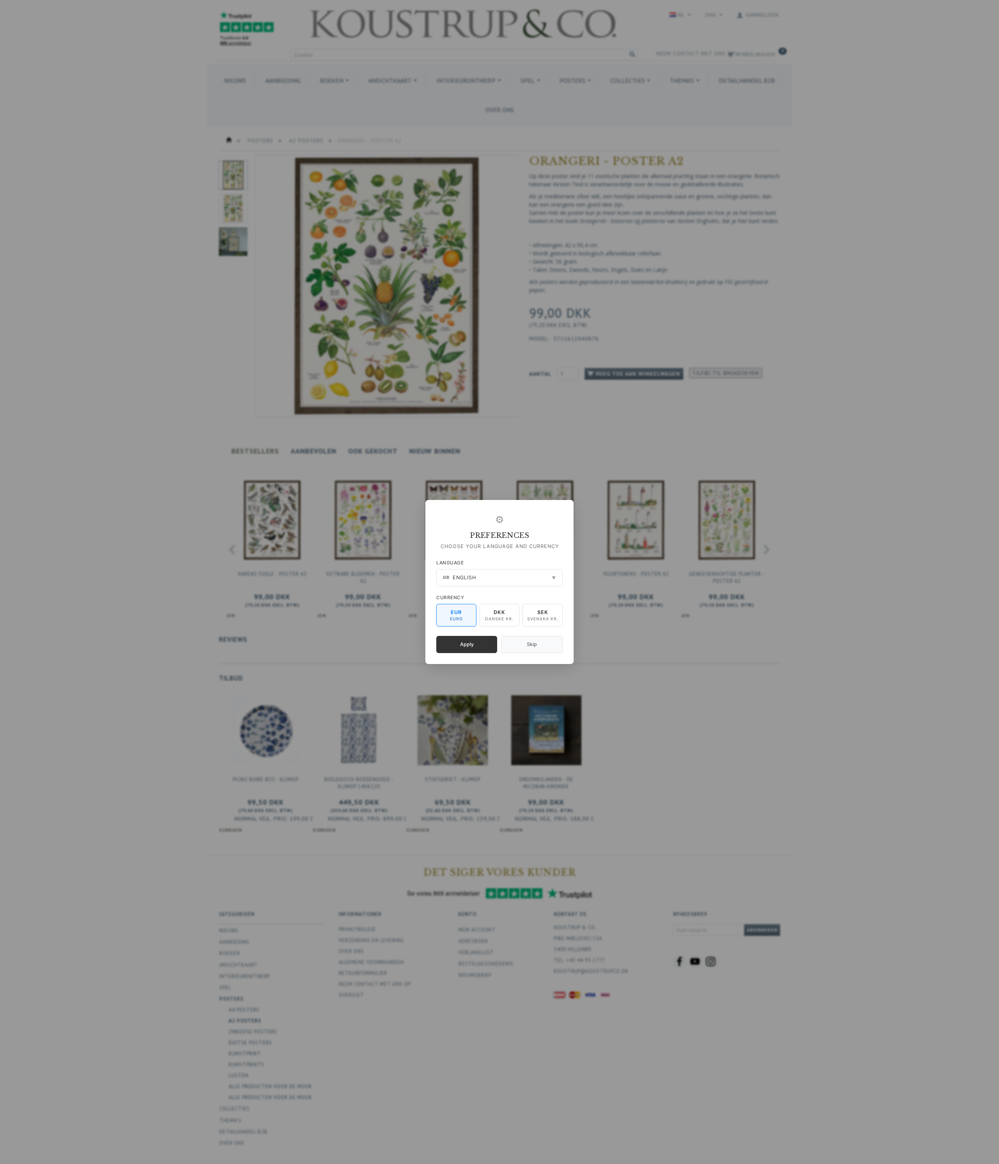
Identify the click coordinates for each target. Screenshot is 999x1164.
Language (450, 563)
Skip (532, 644)
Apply (467, 644)
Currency (450, 597)
